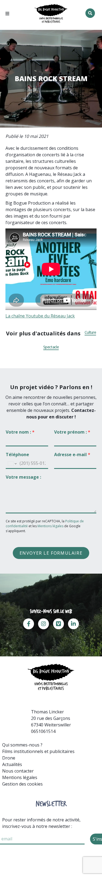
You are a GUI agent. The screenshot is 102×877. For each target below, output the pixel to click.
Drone (8, 758)
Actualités (12, 764)
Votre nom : (20, 432)
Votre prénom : (72, 432)
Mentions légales (50, 526)
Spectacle (51, 347)
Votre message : (23, 477)
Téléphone (17, 454)
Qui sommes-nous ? (22, 745)
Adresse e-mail (72, 454)
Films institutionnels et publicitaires (38, 751)
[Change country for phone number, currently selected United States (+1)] (12, 464)
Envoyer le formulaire (51, 553)
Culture (90, 332)
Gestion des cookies (22, 784)
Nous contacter (18, 771)
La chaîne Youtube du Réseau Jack (40, 316)
